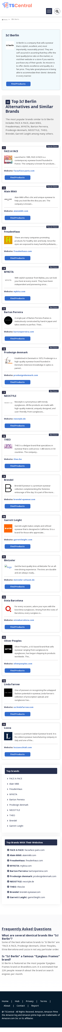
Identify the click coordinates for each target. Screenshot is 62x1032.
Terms (43, 1001)
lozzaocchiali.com (23, 747)
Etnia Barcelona (13, 600)
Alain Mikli (10, 191)
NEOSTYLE (10, 396)
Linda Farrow (12, 684)
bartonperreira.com (24, 331)
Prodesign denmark (16, 352)
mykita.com (19, 291)
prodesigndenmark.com (26, 375)
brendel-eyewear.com (24, 499)
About (7, 1005)
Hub (17, 1001)
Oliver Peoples (13, 640)
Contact (21, 1005)
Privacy (30, 1001)
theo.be (18, 459)
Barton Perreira (13, 312)
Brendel (8, 479)
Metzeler (9, 560)
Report (35, 1005)
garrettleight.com (23, 539)
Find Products (18, 83)
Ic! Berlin (12, 35)
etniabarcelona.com (24, 620)
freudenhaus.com (23, 251)
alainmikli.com (21, 211)
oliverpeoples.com (23, 663)
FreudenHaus (12, 231)
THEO (7, 439)
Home (5, 20)
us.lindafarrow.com (23, 707)
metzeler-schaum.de (24, 579)
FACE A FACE (11, 151)
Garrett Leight (13, 520)
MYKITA (9, 272)
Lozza (7, 727)
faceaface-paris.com (24, 170)
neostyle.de (20, 418)
